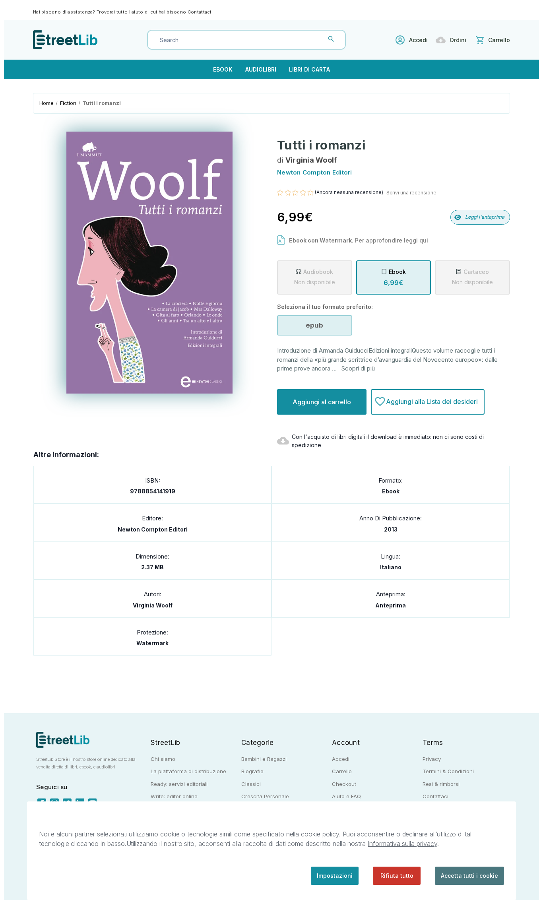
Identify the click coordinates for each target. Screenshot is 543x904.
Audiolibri (260, 69)
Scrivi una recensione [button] (411, 193)
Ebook (223, 69)
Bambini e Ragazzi (264, 759)
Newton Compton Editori (153, 529)
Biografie (252, 771)
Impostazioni (335, 875)
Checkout (344, 784)
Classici (251, 784)
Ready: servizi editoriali (179, 784)
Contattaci (199, 12)
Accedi (418, 40)
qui (423, 240)
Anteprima (390, 605)
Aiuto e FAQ (346, 796)
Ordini (458, 40)
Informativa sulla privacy (402, 844)
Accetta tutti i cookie (469, 875)
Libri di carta (309, 69)
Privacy (432, 759)
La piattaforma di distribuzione (188, 771)
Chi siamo (163, 759)
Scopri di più (358, 368)
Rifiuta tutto (396, 875)
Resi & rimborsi (441, 784)
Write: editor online (174, 796)
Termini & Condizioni (448, 771)
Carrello (342, 771)
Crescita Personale (265, 796)
